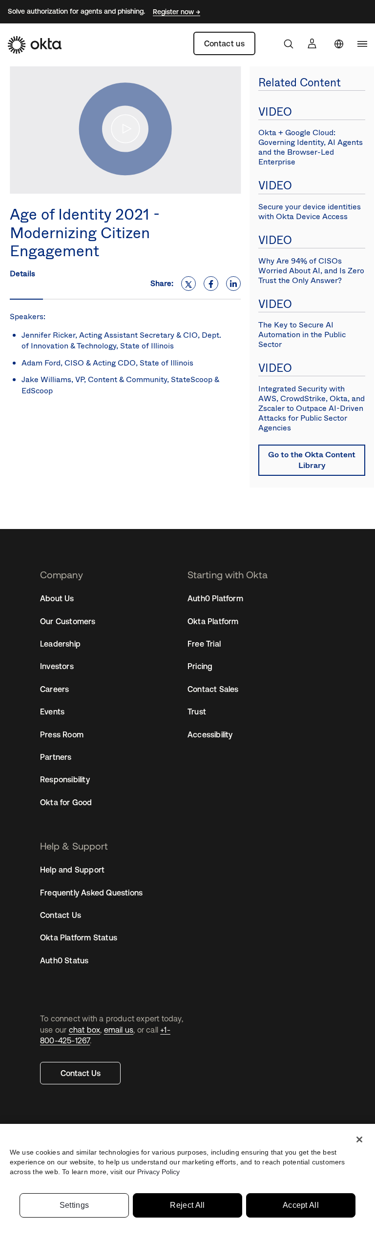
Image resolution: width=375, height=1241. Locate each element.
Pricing (200, 666)
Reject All (187, 1205)
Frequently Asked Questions (91, 892)
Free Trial (204, 643)
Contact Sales (213, 689)
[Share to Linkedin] (233, 283)
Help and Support (72, 869)
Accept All (301, 1205)
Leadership (60, 643)
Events (52, 711)
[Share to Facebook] (211, 283)
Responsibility (65, 779)
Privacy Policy (158, 1172)
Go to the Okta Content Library (311, 460)
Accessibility (210, 734)
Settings (74, 1205)
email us (119, 1029)
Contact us (224, 43)
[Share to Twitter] (188, 283)
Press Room (61, 734)
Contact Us (81, 1073)
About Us (57, 598)
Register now (174, 12)
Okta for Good (66, 802)
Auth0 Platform (215, 598)
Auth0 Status (64, 960)
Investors (57, 666)
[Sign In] (312, 43)
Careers (54, 689)
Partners (56, 757)
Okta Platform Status (78, 937)
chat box (85, 1029)
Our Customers (68, 621)
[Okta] (35, 45)
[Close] (359, 1139)
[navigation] (362, 44)
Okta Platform (213, 621)
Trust (197, 711)
